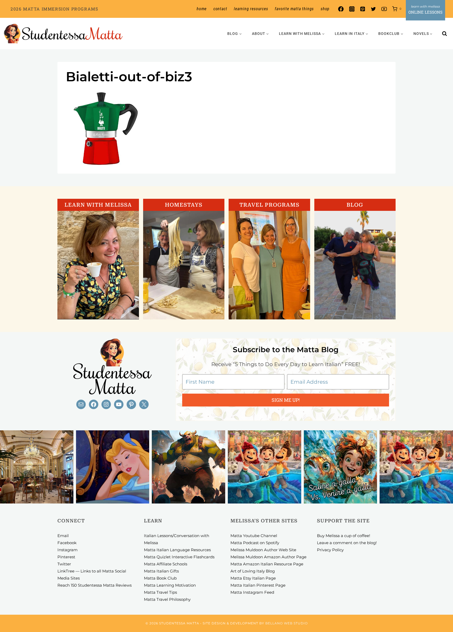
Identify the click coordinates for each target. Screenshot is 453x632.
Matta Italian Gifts (161, 571)
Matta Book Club (160, 578)
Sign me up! (286, 400)
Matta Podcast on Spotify (254, 542)
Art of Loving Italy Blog (252, 571)
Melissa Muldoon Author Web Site (263, 549)
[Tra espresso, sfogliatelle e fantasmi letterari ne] (36, 467)
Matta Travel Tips (160, 592)
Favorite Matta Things (294, 8)
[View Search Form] (444, 33)
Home (202, 8)
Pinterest (66, 556)
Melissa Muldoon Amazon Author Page (268, 556)
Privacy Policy (330, 549)
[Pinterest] (362, 9)
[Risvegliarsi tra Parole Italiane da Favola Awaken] (112, 467)
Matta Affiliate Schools (165, 563)
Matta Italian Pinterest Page (257, 585)
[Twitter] (373, 9)
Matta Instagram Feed (252, 592)
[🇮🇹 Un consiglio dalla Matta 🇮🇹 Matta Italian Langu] (340, 467)
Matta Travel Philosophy (167, 599)
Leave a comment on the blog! (347, 542)
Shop (325, 8)
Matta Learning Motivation (170, 585)
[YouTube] (384, 9)
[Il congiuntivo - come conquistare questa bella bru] (188, 467)
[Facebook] (341, 9)
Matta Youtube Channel (253, 535)
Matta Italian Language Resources (177, 549)
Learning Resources (251, 8)
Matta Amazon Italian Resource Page (266, 563)
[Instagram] (351, 9)
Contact (220, 8)
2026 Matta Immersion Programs (54, 9)
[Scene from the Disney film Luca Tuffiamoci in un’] (264, 467)
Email (63, 535)
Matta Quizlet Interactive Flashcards (179, 556)
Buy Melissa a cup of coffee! (343, 535)
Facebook (67, 542)
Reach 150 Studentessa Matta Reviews (94, 585)
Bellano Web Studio (286, 623)
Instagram (67, 549)
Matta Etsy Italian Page (253, 578)
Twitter (64, 563)
